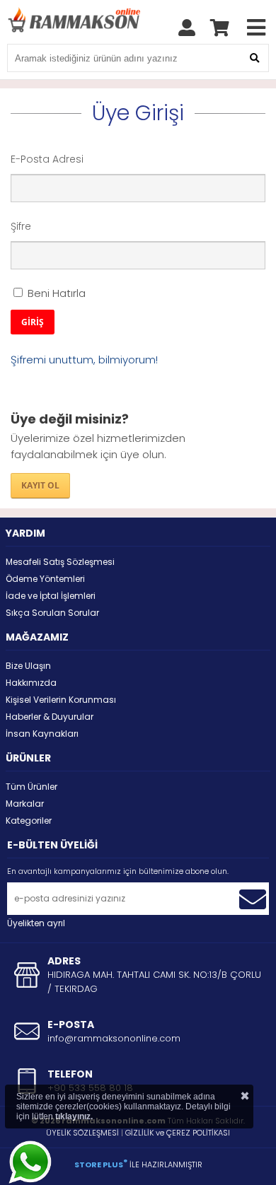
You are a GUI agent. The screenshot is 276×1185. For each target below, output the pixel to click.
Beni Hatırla (55, 293)
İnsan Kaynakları (42, 734)
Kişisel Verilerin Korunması (61, 700)
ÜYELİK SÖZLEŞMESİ (82, 1132)
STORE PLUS (100, 1164)
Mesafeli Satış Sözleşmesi (60, 562)
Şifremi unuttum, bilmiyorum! (84, 359)
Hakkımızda (31, 683)
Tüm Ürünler (31, 787)
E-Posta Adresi (47, 159)
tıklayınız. (74, 1116)
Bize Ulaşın (28, 666)
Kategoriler (29, 821)
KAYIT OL (40, 485)
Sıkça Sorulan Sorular (52, 613)
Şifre (21, 226)
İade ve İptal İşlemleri (51, 596)
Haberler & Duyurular (49, 717)
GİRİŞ (32, 322)
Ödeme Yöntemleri (45, 579)
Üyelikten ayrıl (36, 923)
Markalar (25, 804)
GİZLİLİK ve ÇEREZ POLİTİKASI (177, 1132)
